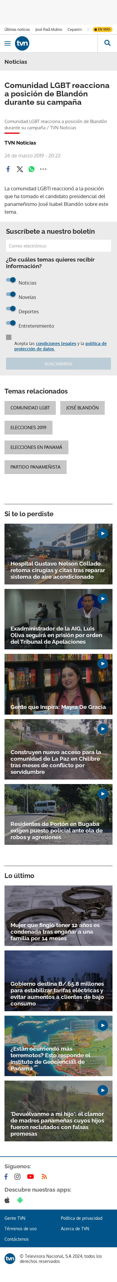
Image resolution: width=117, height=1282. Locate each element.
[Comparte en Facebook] (8, 169)
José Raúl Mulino (48, 29)
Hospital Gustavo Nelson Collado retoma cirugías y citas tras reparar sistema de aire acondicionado (57, 570)
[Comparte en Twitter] (20, 169)
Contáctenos (16, 1239)
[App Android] (21, 1200)
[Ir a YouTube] (31, 1176)
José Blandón (82, 408)
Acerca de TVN (75, 1228)
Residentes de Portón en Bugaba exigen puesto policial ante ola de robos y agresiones (56, 830)
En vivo (104, 29)
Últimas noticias (17, 29)
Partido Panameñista (35, 467)
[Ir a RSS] (45, 1176)
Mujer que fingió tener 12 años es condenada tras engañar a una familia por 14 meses (55, 931)
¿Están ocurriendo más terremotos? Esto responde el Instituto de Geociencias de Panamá (50, 1058)
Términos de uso (20, 1228)
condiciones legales (56, 343)
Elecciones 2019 (28, 427)
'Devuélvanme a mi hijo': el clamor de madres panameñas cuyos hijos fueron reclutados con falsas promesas (57, 1124)
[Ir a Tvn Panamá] (56, 43)
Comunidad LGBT (30, 408)
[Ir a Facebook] (7, 1176)
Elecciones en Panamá (36, 447)
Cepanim (75, 29)
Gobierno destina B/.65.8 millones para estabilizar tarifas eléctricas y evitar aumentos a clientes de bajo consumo (57, 993)
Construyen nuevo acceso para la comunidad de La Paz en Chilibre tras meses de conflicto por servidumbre (55, 762)
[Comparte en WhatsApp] (32, 169)
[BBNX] (9, 1258)
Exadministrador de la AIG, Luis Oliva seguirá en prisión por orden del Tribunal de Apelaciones (56, 635)
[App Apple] (8, 1200)
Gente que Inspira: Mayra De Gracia (58, 707)
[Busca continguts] (107, 43)
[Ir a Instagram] (18, 1176)
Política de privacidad (81, 1218)
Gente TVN (14, 1218)
